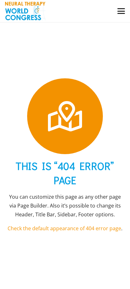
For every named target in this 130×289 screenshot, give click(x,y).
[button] (121, 11)
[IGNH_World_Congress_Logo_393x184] (25, 11)
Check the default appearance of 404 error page (64, 228)
